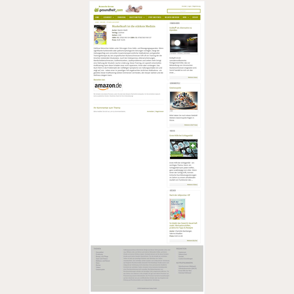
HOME (97, 17)
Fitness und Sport (113, 22)
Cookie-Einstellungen (186, 259)
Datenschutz (183, 254)
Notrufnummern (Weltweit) (187, 266)
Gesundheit (107, 17)
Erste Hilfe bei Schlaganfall (181, 136)
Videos (98, 267)
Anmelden (150, 111)
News (185, 17)
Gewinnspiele (175, 88)
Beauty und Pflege (135, 17)
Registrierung (196, 6)
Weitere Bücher (192, 241)
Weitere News (192, 77)
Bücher (195, 17)
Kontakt (184, 6)
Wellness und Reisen (172, 17)
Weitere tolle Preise (190, 125)
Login (189, 6)
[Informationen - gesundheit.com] (119, 8)
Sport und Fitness (154, 17)
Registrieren (159, 111)
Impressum (182, 252)
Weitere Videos (192, 185)
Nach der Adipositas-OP (180, 195)
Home (97, 22)
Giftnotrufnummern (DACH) (187, 268)
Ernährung (122, 17)
